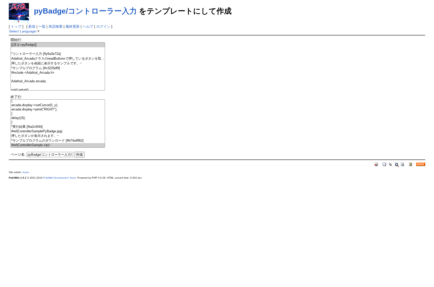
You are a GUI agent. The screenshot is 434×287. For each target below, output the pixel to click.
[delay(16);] (58, 118)
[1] (58, 49)
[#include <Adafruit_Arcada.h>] (58, 73)
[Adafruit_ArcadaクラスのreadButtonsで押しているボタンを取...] (58, 58)
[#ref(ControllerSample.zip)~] (58, 145)
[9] (58, 86)
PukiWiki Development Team (59, 177)
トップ (16, 26)
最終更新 (73, 26)
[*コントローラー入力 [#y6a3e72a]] (58, 54)
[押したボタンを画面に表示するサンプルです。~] (58, 63)
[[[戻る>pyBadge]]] (58, 45)
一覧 (41, 26)
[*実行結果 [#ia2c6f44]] (58, 127)
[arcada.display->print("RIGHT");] (58, 109)
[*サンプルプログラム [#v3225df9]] (58, 68)
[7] (58, 77)
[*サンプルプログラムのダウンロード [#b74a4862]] (58, 140)
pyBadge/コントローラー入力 (85, 11)
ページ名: (18, 154)
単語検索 (55, 26)
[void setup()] (58, 90)
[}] (58, 114)
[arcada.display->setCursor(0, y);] (58, 105)
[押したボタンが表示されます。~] (58, 136)
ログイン (103, 26)
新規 (31, 26)
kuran (26, 172)
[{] (58, 101)
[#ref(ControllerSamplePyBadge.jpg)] (58, 131)
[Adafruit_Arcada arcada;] (58, 81)
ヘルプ (88, 26)
